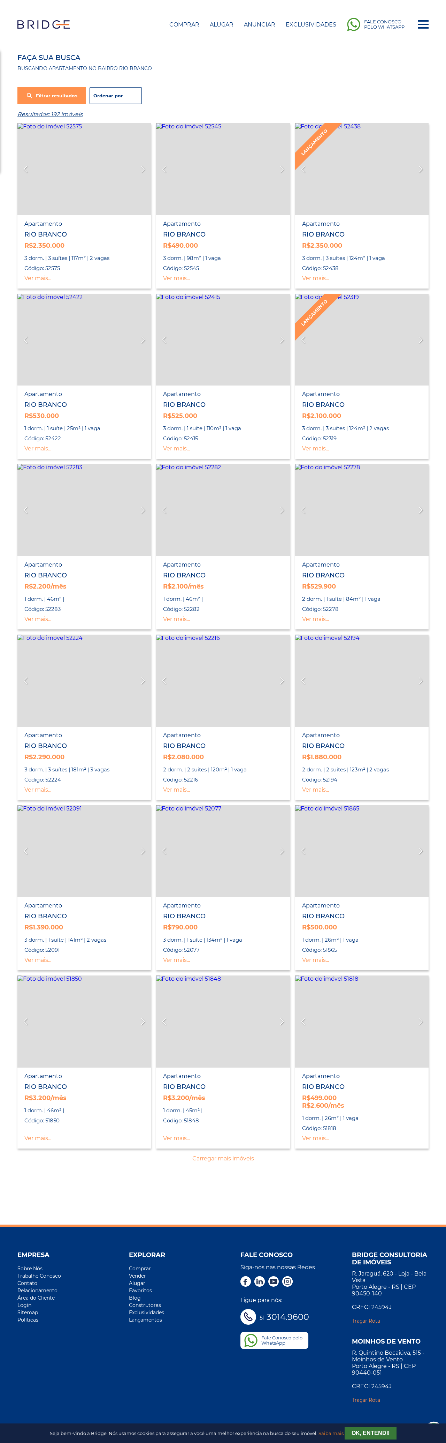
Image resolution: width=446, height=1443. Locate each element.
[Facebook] (245, 1282)
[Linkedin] (259, 1282)
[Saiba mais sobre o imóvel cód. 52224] (84, 681)
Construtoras (145, 1305)
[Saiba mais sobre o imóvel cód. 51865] (362, 851)
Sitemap (27, 1312)
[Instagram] (287, 1282)
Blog (135, 1298)
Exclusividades (311, 24)
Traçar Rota (366, 1321)
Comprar (184, 24)
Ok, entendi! (371, 1433)
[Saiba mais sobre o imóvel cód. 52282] (223, 510)
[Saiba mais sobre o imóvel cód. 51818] (362, 1021)
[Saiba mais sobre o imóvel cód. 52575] (84, 169)
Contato (27, 1283)
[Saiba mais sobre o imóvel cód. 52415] (223, 340)
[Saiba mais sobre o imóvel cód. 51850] (84, 1021)
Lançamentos (145, 1320)
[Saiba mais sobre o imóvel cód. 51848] (223, 1021)
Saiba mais (331, 1433)
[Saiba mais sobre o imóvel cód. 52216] (223, 681)
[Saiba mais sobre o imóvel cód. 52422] (84, 340)
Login (24, 1305)
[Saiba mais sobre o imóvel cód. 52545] (223, 169)
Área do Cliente (36, 1298)
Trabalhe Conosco (39, 1276)
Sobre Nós (30, 1268)
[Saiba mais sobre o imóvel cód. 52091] (84, 851)
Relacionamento (37, 1290)
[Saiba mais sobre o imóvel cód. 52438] (362, 169)
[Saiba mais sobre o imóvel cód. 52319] (362, 340)
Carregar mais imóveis (223, 1158)
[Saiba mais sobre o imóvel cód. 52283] (84, 510)
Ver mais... (37, 278)
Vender (137, 1276)
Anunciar (259, 24)
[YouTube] (273, 1282)
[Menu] (423, 24)
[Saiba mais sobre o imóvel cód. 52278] (362, 510)
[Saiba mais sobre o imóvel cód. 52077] (223, 851)
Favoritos (140, 1290)
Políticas (27, 1320)
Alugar (221, 24)
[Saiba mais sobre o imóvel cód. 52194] (362, 681)
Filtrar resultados (56, 95)
